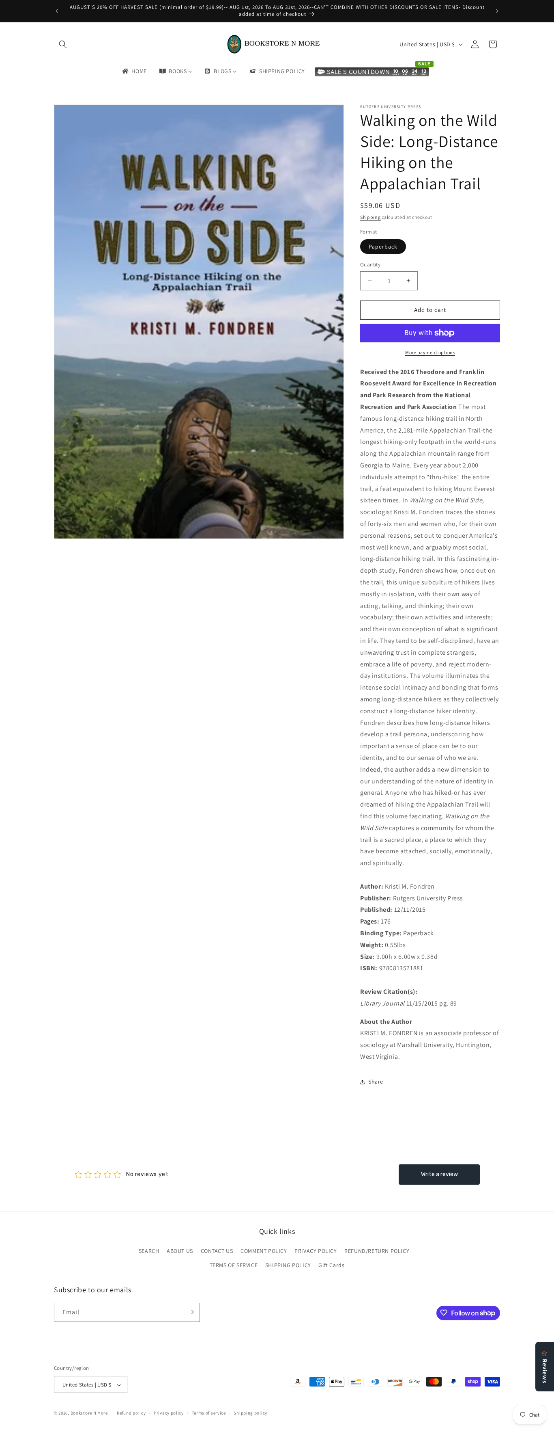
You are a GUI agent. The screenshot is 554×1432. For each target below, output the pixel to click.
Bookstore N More (89, 1413)
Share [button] (375, 1081)
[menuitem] (133, 71)
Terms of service (209, 1413)
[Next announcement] (497, 11)
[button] (63, 44)
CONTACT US (217, 1251)
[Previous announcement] (57, 11)
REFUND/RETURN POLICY (376, 1251)
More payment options (430, 352)
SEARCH (149, 1251)
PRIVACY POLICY (315, 1251)
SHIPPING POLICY (288, 1265)
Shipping (370, 217)
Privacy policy (169, 1413)
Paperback (383, 246)
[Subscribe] (191, 1312)
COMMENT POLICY (263, 1251)
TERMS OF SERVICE (234, 1265)
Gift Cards (331, 1265)
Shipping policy (250, 1413)
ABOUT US (180, 1251)
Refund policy (131, 1413)
